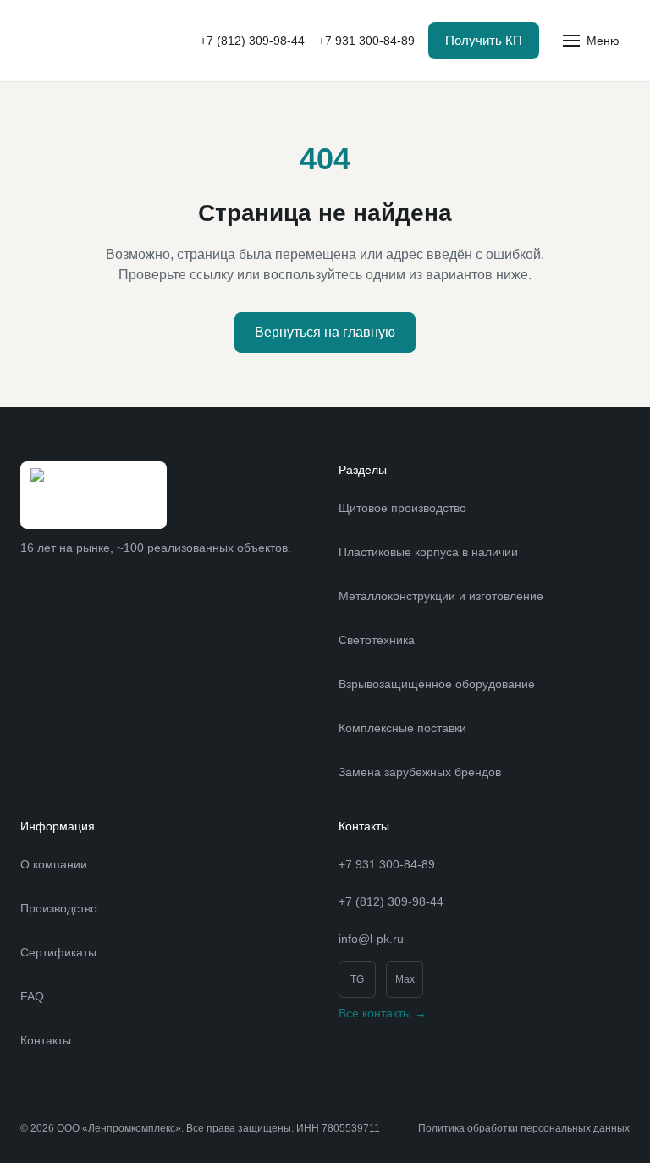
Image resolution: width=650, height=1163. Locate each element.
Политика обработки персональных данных (524, 1128)
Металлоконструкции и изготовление (441, 596)
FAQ (32, 996)
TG (357, 979)
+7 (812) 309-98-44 (252, 40)
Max (405, 979)
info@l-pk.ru (371, 938)
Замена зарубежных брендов (420, 772)
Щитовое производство (402, 508)
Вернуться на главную (325, 332)
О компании (53, 864)
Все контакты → (383, 1013)
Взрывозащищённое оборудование (437, 684)
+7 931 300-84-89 (366, 40)
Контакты (45, 1040)
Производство (58, 908)
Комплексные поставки (402, 728)
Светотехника (377, 640)
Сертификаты (58, 952)
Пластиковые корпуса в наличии (428, 552)
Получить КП (483, 40)
